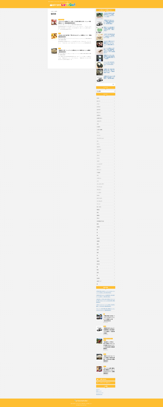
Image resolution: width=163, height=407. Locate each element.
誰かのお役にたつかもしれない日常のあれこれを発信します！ (81, 403)
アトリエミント (77, 38)
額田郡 (78, 24)
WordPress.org (99, 394)
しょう (71, 53)
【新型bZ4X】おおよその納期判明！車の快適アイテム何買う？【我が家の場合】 (105, 296)
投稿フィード (98, 390)
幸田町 (72, 24)
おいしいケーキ (68, 38)
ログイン (98, 389)
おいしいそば (67, 53)
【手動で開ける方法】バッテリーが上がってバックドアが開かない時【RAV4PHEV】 (105, 292)
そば (73, 53)
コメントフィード (99, 392)
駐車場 (80, 24)
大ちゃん (69, 24)
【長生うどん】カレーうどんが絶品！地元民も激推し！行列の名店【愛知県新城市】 (105, 305)
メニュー (66, 24)
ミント (84, 38)
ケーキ (81, 38)
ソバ (75, 53)
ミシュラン (78, 53)
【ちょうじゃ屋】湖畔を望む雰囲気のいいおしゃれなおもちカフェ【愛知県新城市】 (105, 309)
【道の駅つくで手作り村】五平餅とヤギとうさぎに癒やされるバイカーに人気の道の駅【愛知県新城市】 (105, 301)
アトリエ (72, 38)
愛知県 (75, 24)
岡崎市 (81, 53)
